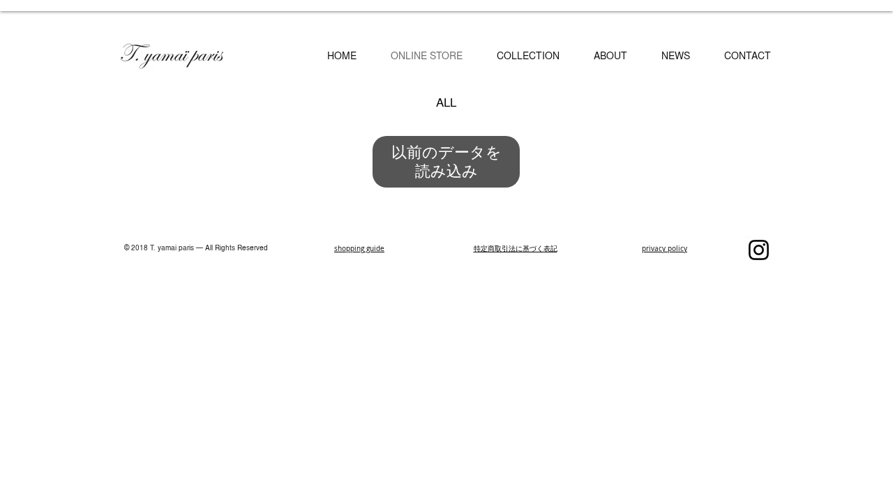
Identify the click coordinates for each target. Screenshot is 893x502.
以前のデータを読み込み (446, 161)
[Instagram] (758, 250)
